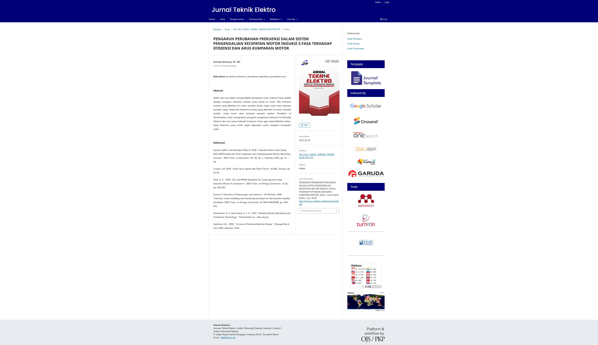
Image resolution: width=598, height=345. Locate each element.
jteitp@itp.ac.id (228, 337)
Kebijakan (275, 19)
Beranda (217, 29)
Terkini (212, 19)
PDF (305, 125)
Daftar (378, 2)
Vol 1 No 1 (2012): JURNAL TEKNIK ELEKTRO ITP (256, 29)
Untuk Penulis (353, 44)
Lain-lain (291, 19)
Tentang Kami (256, 19)
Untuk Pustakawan (355, 48)
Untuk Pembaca (354, 39)
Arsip (222, 19)
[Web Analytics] (366, 242)
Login (386, 2)
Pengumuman (237, 19)
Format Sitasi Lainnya (311, 210)
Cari (384, 19)
